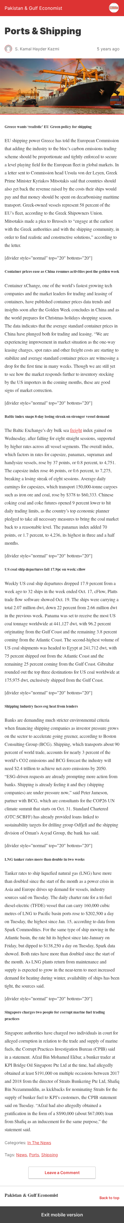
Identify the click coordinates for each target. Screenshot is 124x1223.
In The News (39, 1142)
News (21, 1154)
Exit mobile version (62, 1215)
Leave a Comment (62, 1172)
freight (76, 430)
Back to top (109, 1198)
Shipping (49, 1154)
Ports (34, 1154)
